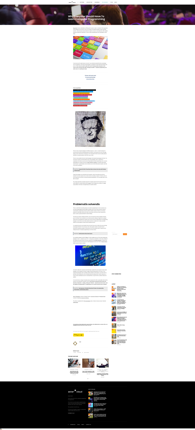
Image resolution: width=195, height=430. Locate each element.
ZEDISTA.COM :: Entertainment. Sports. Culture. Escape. (82, 94)
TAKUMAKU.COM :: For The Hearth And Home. (80, 96)
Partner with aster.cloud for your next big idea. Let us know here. (90, 77)
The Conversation (87, 301)
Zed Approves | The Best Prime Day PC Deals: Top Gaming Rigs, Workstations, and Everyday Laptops (100, 399)
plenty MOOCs (104, 241)
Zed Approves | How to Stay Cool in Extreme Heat (121, 335)
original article (75, 302)
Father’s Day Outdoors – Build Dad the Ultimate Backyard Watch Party (100, 409)
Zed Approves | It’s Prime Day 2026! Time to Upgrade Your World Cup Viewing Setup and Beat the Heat (100, 393)
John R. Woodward (76, 296)
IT (82, 352)
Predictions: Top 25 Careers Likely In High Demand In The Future (102, 374)
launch (89, 183)
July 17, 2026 (118, 309)
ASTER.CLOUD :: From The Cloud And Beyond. (80, 97)
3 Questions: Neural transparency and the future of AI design (121, 307)
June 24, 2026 (95, 401)
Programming (105, 2)
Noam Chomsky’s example (92, 162)
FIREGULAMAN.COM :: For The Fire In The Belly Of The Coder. (83, 102)
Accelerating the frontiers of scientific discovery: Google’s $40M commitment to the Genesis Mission (121, 301)
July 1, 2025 (74, 374)
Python (86, 237)
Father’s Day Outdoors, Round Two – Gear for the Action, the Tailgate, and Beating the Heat (100, 415)
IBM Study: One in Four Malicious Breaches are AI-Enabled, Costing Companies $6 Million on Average (121, 295)
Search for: (113, 232)
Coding (75, 352)
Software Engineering (100, 371)
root (80, 341)
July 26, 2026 (118, 304)
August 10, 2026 (119, 291)
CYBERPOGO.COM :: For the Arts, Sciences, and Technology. (83, 91)
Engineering (97, 2)
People (100, 370)
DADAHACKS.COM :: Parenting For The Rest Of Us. (81, 93)
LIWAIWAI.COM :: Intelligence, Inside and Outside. (81, 99)
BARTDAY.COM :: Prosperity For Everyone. (80, 105)
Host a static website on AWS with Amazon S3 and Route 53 (88, 372)
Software (76, 369)
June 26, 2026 (119, 344)
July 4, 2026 (118, 326)
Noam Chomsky (86, 352)
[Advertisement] (90, 194)
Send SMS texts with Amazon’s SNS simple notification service (74, 372)
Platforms (82, 2)
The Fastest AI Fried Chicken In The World (121, 330)
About (115, 2)
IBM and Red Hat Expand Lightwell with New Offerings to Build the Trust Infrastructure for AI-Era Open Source (122, 319)
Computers (79, 352)
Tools (111, 2)
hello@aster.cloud (76, 325)
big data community (97, 240)
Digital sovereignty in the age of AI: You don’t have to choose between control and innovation (121, 288)
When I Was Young (121, 325)
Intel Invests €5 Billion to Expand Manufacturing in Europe (122, 313)
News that (75, 28)
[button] (87, 378)
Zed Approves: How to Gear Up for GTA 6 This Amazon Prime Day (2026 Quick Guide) (100, 404)
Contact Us (88, 424)
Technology (106, 371)
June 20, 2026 (95, 417)
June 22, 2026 (95, 406)
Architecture (89, 2)
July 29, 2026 (118, 298)
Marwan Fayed (102, 296)
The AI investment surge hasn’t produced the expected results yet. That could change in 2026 (122, 341)
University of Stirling (94, 296)
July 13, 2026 (118, 315)
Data (102, 369)
